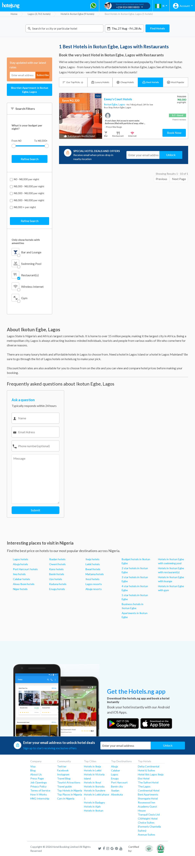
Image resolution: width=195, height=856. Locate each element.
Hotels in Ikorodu (94, 786)
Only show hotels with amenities (26, 241)
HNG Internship (39, 798)
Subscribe (43, 75)
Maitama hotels (95, 574)
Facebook (63, 770)
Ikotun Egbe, (111, 104)
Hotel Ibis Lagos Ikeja (150, 774)
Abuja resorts (94, 589)
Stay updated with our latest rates (28, 65)
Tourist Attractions (68, 782)
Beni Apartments (148, 794)
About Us (36, 774)
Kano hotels (56, 569)
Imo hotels (19, 574)
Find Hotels (157, 28)
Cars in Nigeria (65, 798)
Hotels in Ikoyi (92, 782)
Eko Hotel (143, 778)
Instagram (63, 774)
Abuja (114, 766)
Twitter (61, 766)
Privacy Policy (38, 786)
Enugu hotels (57, 589)
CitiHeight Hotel (147, 818)
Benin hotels (56, 574)
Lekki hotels (93, 564)
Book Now (174, 132)
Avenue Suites (146, 834)
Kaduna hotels (57, 584)
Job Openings (38, 782)
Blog (33, 770)
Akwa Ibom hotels (23, 584)
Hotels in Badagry (94, 802)
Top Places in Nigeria (69, 794)
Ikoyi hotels (92, 579)
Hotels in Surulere (94, 790)
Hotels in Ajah (92, 806)
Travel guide (64, 786)
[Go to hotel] (80, 116)
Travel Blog (63, 778)
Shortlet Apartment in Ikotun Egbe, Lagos (29, 89)
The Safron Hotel (148, 782)
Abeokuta (117, 794)
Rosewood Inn (146, 802)
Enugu (115, 778)
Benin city (117, 786)
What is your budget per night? (27, 127)
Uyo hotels (55, 579)
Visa (32, 766)
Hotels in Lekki (92, 770)
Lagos (121, 104)
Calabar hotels (21, 579)
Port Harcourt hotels (25, 569)
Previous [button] (60, 116)
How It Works (38, 794)
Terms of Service (40, 790)
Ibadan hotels (57, 559)
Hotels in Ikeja (92, 766)
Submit (35, 510)
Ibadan (115, 790)
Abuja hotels (20, 564)
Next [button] (100, 116)
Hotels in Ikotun (93, 810)
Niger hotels (20, 589)
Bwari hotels (93, 569)
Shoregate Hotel (148, 798)
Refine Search (29, 159)
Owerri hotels (57, 564)
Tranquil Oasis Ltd (149, 814)
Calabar (115, 770)
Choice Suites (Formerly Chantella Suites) (149, 826)
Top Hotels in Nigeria (69, 790)
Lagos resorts (94, 584)
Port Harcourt (119, 782)
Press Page (37, 778)
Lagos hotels (20, 559)
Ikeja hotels (92, 559)
